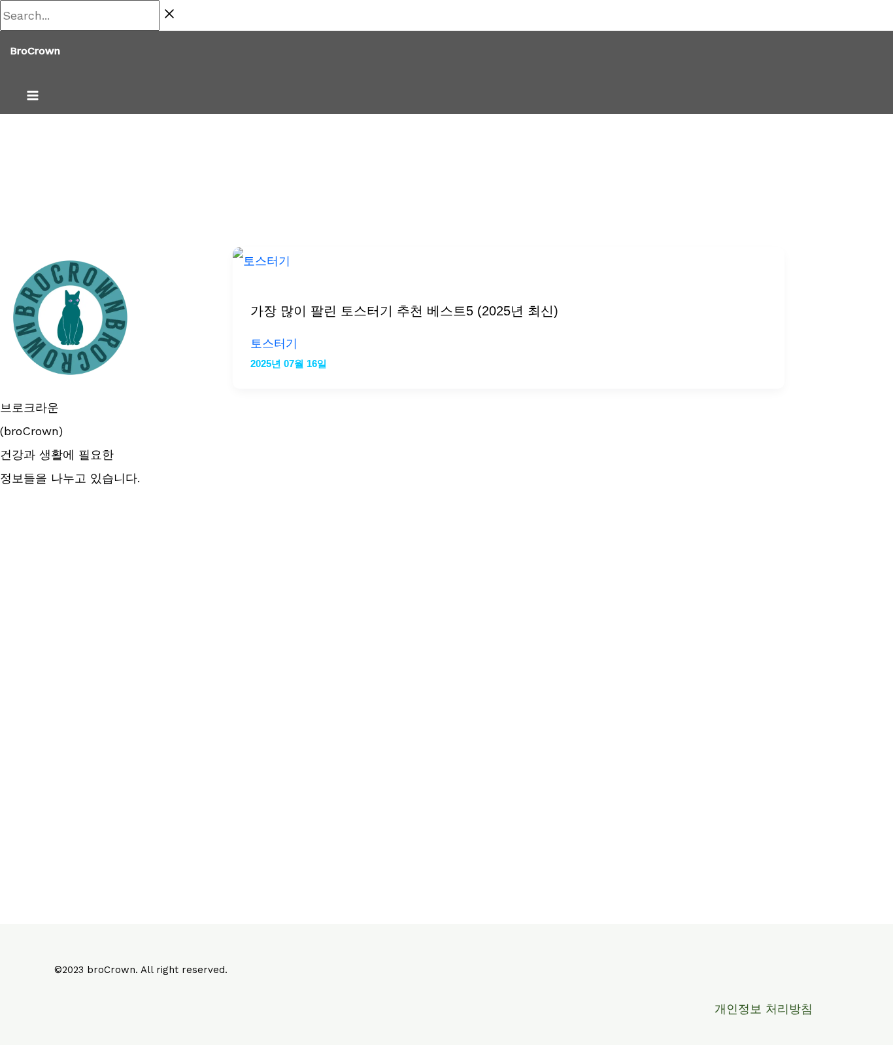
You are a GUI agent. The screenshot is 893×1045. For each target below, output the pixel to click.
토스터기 (273, 343)
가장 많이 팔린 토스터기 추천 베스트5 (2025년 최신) (404, 311)
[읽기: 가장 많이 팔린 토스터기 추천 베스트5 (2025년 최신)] (261, 261)
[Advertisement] (97, 698)
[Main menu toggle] (32, 96)
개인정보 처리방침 (764, 1009)
